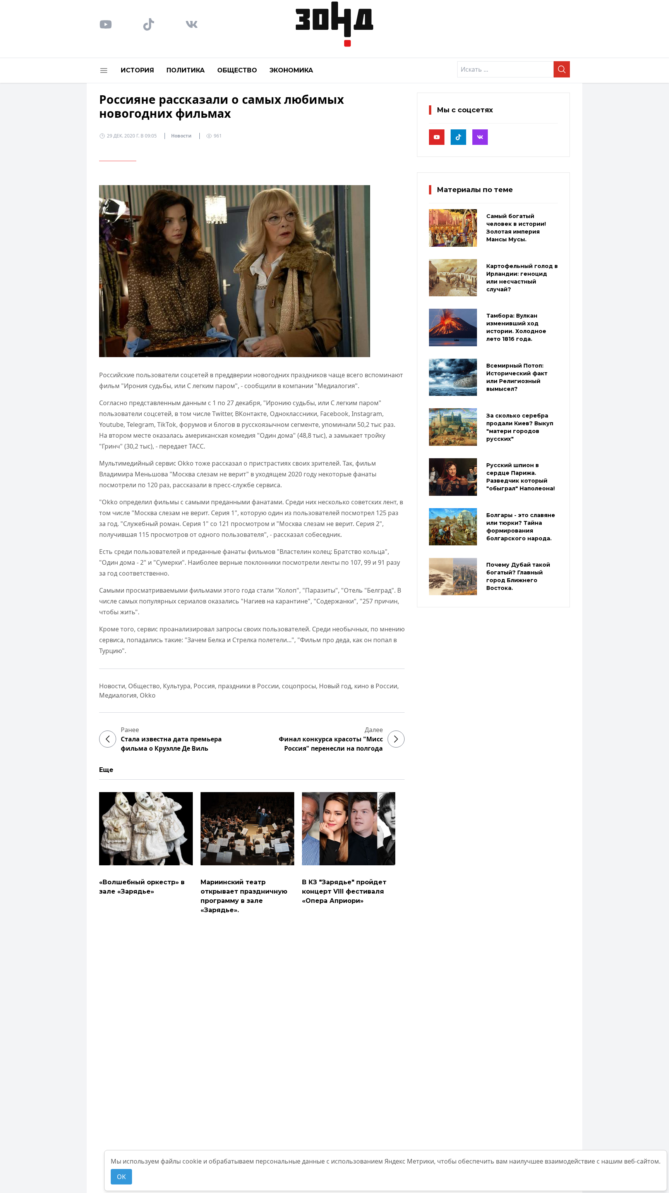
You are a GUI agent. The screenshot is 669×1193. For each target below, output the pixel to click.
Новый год (335, 686)
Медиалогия (118, 695)
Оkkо (148, 695)
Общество (237, 70)
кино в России (375, 686)
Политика (185, 70)
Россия (204, 686)
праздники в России (248, 686)
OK (121, 1176)
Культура (176, 686)
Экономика (291, 70)
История (137, 70)
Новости (181, 135)
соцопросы (299, 686)
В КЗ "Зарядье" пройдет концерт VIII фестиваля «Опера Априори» (344, 891)
